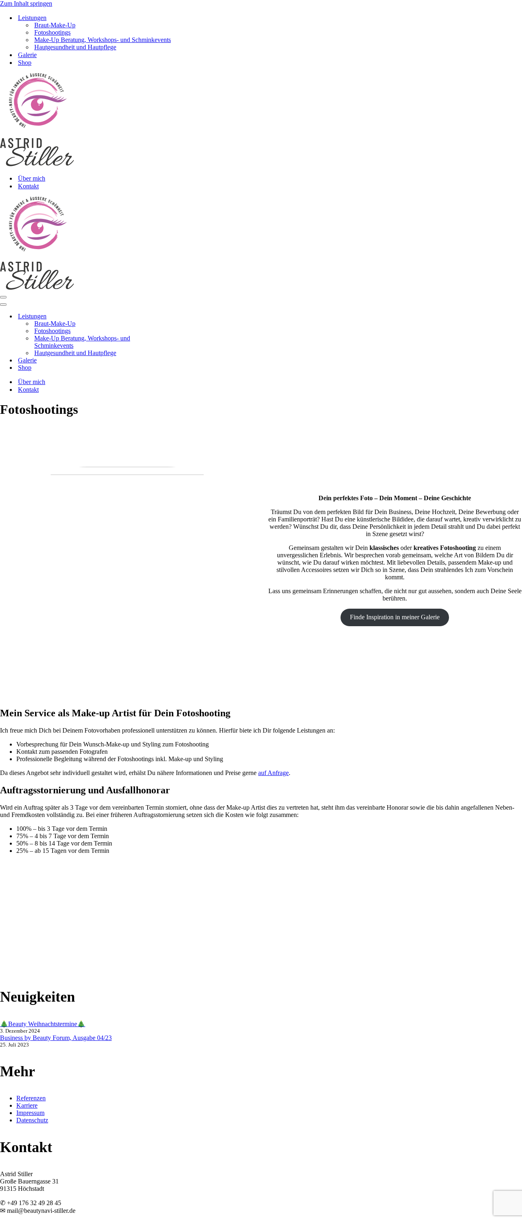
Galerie (27, 54)
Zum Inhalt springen (26, 3)
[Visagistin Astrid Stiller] (37, 164)
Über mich (31, 178)
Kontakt (28, 186)
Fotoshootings (52, 32)
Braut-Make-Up (54, 25)
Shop (24, 62)
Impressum (30, 1112)
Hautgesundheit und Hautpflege (75, 47)
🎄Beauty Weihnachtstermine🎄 (42, 1023)
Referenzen (31, 1098)
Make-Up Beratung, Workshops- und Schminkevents (102, 39)
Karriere (27, 1105)
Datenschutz (32, 1120)
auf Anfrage (273, 772)
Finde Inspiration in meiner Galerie (395, 617)
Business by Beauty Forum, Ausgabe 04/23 (56, 1037)
